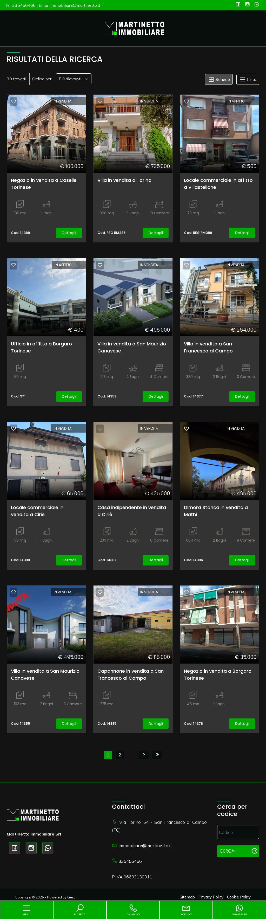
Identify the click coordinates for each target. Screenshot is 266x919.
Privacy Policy (210, 897)
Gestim (72, 897)
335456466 (130, 861)
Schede (222, 79)
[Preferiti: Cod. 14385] (100, 592)
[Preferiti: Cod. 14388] (13, 428)
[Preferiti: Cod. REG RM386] (100, 101)
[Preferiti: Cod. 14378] (186, 592)
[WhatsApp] (257, 4)
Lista (251, 79)
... (131, 755)
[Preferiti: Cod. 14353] (100, 265)
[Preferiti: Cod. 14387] (100, 428)
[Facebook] (238, 4)
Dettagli (69, 232)
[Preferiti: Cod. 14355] (13, 592)
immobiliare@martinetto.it (145, 845)
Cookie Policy (239, 897)
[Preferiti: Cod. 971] (13, 265)
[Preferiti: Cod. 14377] (186, 265)
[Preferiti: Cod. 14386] (186, 428)
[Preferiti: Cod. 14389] (13, 101)
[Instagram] (247, 4)
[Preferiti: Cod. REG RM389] (186, 101)
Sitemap (187, 897)
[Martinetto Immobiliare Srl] (133, 28)
